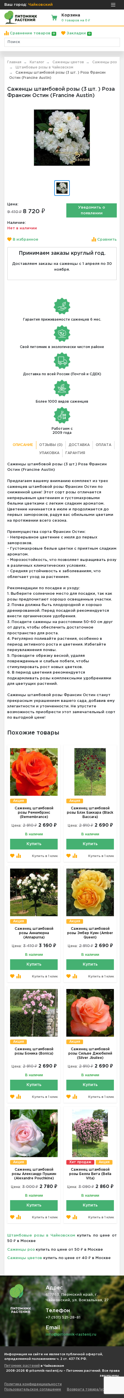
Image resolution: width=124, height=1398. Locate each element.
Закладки (78, 33)
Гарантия (75, 453)
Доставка (79, 445)
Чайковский (40, 4)
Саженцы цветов (24, 1258)
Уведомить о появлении (91, 210)
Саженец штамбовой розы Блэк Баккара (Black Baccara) (90, 813)
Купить (34, 844)
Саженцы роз (21, 1249)
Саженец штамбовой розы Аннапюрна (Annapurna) (34, 933)
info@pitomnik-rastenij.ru (71, 1334)
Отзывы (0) (51, 445)
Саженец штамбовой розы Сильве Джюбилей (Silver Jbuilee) (90, 1053)
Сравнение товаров (32, 33)
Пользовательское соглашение (32, 1389)
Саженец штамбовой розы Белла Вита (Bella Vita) (90, 1174)
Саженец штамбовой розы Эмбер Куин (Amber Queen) (90, 933)
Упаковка (49, 453)
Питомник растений (22, 1365)
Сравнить (106, 239)
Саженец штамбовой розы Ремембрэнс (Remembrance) (34, 813)
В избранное (25, 239)
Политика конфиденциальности (33, 1384)
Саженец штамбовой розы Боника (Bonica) (34, 1051)
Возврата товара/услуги (89, 1389)
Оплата (103, 445)
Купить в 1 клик (45, 856)
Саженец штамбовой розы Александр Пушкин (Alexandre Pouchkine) (34, 1174)
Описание (23, 445)
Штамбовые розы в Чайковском (41, 1235)
